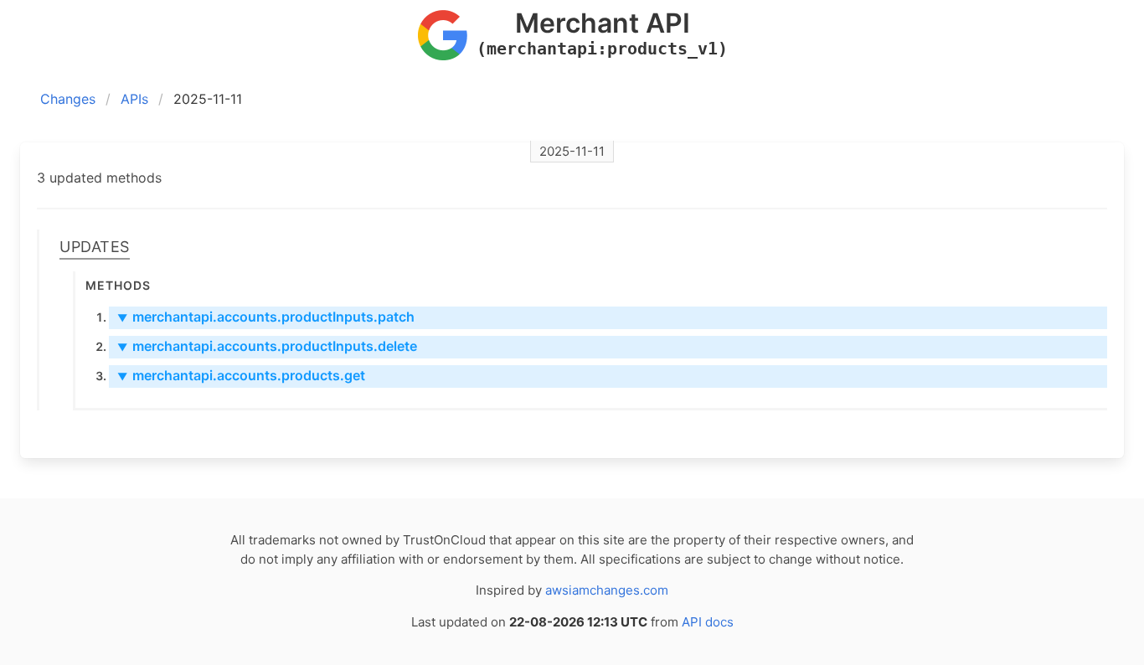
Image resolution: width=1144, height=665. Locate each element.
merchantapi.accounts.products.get (241, 375)
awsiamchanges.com (606, 590)
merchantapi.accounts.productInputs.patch (266, 316)
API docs (708, 622)
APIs (134, 98)
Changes (67, 98)
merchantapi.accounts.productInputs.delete (267, 346)
